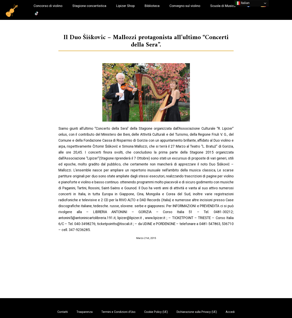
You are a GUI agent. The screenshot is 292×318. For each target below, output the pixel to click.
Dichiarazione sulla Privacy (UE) (197, 312)
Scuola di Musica (223, 6)
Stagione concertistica (89, 6)
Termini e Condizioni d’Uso (118, 312)
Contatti (62, 312)
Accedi (230, 312)
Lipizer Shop (125, 6)
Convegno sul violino (184, 6)
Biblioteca (152, 6)
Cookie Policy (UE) (156, 312)
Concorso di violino (48, 6)
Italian (244, 3)
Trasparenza (84, 312)
